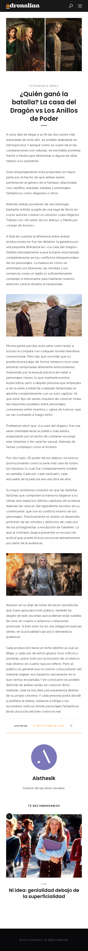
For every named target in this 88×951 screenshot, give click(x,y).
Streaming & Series (44, 86)
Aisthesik (21, 725)
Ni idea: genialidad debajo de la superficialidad (44, 893)
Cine (44, 884)
